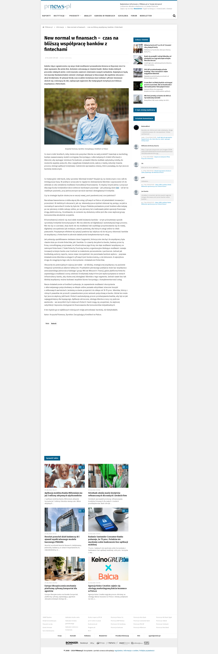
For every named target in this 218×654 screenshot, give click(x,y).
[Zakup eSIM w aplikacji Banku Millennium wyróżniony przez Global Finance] (136, 178)
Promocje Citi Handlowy (118, 624)
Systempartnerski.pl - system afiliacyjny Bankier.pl (101, 643)
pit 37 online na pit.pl (94, 621)
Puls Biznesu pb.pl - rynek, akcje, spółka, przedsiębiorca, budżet (146, 643)
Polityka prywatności (146, 651)
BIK (117, 188)
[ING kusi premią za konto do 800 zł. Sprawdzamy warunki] (137, 99)
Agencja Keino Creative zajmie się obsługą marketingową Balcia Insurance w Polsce (107, 588)
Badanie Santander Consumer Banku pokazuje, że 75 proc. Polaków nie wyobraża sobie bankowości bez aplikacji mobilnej (108, 540)
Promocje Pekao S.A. (117, 617)
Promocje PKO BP (139, 624)
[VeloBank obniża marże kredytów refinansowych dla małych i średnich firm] (108, 476)
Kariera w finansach (104, 16)
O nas (60, 636)
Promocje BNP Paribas (117, 621)
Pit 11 (89, 631)
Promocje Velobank (162, 624)
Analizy (88, 16)
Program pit (91, 627)
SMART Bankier (47, 617)
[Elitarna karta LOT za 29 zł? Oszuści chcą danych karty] (137, 48)
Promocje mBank (161, 621)
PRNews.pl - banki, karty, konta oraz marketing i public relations (112, 643)
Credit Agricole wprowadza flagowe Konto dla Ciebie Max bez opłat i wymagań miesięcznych (156, 139)
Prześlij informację (122, 636)
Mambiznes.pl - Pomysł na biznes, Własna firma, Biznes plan (124, 643)
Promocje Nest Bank (162, 627)
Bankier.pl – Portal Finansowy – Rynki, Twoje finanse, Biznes (84, 643)
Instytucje (59, 16)
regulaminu (118, 651)
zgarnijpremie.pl (154, 636)
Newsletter (146, 16)
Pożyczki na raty (48, 624)
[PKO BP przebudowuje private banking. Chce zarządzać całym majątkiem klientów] (137, 73)
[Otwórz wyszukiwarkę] (174, 16)
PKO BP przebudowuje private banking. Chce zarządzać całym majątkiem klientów (156, 72)
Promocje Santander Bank (142, 621)
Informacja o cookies (131, 651)
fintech (53, 324)
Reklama (87, 636)
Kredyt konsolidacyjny (49, 621)
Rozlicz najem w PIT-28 (95, 617)
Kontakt (73, 636)
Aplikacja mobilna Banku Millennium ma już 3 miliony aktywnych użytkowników (63, 494)
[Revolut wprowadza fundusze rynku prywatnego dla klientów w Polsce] (136, 164)
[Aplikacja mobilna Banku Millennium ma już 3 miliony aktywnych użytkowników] (65, 476)
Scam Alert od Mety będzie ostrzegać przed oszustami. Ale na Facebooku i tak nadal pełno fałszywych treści (158, 85)
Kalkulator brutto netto (72, 617)
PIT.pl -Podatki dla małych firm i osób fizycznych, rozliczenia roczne (92, 643)
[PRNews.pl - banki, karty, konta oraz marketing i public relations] (57, 6)
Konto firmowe (47, 627)
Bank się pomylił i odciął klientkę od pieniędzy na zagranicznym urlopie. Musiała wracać (157, 58)
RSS (138, 636)
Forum (134, 16)
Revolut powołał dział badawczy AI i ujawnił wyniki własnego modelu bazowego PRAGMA (62, 539)
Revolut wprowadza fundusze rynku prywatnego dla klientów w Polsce (156, 171)
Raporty (46, 16)
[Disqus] (86, 361)
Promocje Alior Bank (140, 617)
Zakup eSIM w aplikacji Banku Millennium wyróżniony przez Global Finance (156, 185)
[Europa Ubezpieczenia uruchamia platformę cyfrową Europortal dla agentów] (65, 569)
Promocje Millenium (140, 627)
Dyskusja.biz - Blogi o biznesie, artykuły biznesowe (137, 643)
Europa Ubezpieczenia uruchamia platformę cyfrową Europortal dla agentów (61, 588)
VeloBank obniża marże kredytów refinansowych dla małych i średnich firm (107, 494)
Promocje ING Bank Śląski (164, 617)
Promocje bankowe (117, 627)
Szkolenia (123, 16)
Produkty (74, 16)
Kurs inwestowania (48, 631)
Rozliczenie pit (92, 624)
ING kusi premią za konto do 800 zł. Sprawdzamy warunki (157, 97)
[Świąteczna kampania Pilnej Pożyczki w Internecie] (136, 147)
